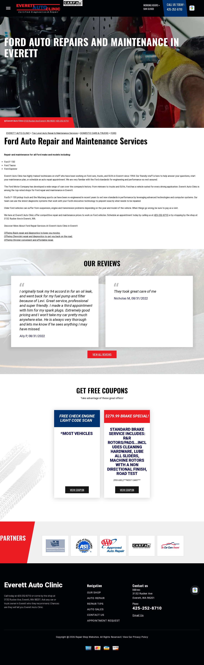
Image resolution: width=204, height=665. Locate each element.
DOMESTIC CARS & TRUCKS (94, 133)
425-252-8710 (174, 9)
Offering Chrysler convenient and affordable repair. (28, 240)
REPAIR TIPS (95, 603)
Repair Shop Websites (87, 637)
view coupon (77, 490)
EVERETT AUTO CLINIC (18, 133)
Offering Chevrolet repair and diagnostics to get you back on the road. (38, 236)
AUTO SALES (95, 609)
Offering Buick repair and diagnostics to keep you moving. (32, 233)
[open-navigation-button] (8, 8)
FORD (113, 133)
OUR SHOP (94, 592)
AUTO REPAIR (95, 598)
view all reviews (102, 354)
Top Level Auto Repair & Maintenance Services (55, 133)
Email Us (138, 615)
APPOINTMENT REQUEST (103, 620)
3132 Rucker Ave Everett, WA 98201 (40, 121)
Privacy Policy (140, 637)
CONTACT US (95, 615)
